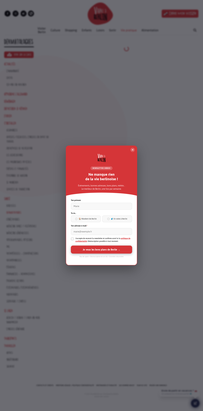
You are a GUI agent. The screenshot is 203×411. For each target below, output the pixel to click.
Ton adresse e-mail (79, 226)
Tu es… (73, 213)
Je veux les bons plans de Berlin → (101, 249)
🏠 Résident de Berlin (88, 219)
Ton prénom (76, 200)
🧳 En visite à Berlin (119, 219)
